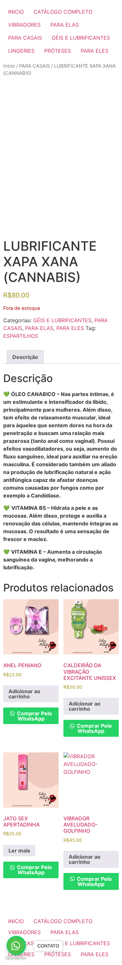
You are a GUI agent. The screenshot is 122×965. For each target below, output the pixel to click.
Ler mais (19, 850)
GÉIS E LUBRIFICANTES (81, 37)
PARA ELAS (64, 24)
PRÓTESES (57, 50)
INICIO (16, 11)
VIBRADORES (24, 24)
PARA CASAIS (25, 37)
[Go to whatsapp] (15, 946)
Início (9, 66)
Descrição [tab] (25, 357)
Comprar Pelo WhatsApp (34, 716)
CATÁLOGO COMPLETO (63, 11)
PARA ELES (94, 50)
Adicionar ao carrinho (24, 694)
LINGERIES (21, 50)
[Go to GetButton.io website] (15, 958)
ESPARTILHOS (20, 336)
